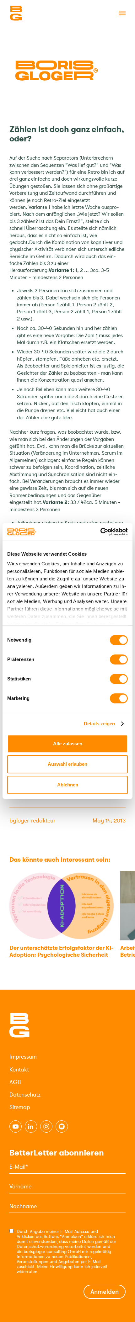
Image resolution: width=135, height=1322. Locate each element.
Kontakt (19, 1069)
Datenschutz (24, 1095)
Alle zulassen (67, 743)
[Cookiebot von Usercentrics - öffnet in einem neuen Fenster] (100, 532)
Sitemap (19, 1107)
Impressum (23, 1057)
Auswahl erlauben (67, 764)
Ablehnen (67, 784)
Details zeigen (99, 723)
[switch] (119, 659)
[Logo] (40, 13)
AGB (15, 1082)
